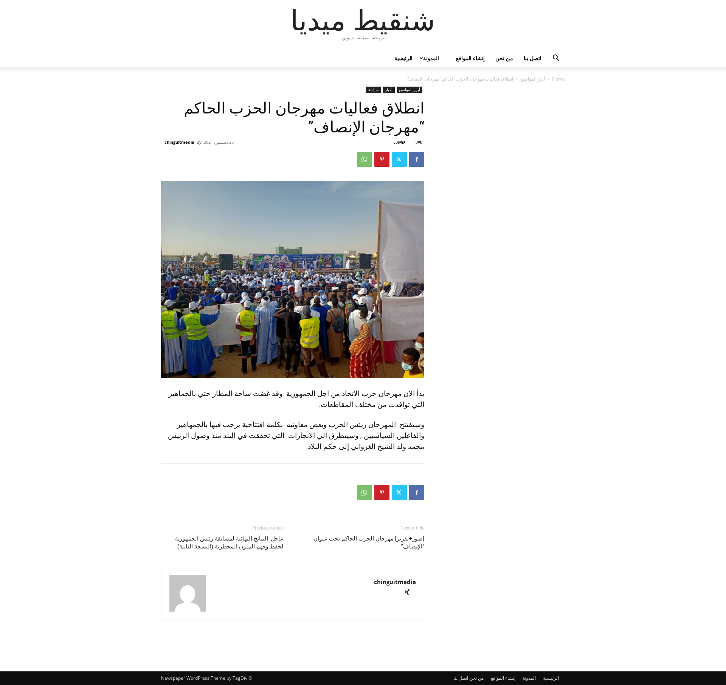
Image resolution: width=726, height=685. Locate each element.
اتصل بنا (532, 58)
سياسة (373, 89)
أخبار (388, 89)
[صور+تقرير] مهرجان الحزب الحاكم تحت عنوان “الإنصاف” (368, 542)
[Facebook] (416, 159)
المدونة (431, 58)
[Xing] (409, 593)
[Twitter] (399, 159)
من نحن (504, 58)
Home (558, 79)
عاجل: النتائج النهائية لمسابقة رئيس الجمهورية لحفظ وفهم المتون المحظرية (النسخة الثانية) (229, 542)
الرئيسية (403, 58)
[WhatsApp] (364, 159)
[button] (556, 58)
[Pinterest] (381, 159)
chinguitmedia (179, 142)
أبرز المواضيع (532, 79)
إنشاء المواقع (470, 58)
